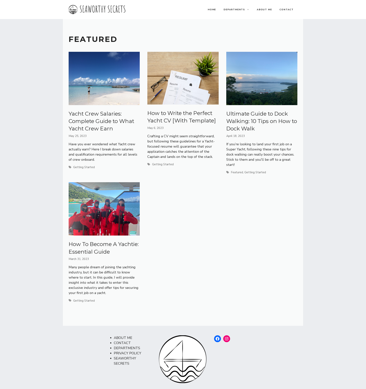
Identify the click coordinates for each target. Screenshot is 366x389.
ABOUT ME (264, 9)
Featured (237, 172)
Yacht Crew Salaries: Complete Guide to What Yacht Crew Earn (101, 121)
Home (212, 9)
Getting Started (84, 167)
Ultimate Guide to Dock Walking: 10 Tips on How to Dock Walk (261, 121)
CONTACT (286, 9)
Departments (234, 9)
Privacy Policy (127, 353)
